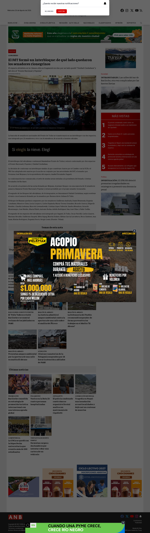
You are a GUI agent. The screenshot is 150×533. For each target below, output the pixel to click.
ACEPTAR (61, 11)
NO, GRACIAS (49, 11)
